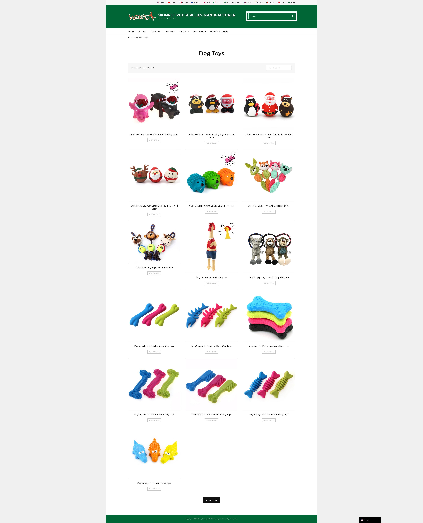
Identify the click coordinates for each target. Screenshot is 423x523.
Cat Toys (183, 31)
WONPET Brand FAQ (219, 31)
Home (131, 31)
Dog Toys (169, 31)
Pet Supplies (198, 31)
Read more (154, 140)
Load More (211, 500)
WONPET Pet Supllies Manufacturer (197, 15)
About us (142, 31)
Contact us (155, 31)
